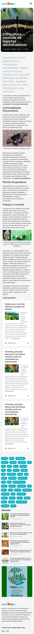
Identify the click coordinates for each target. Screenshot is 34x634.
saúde (9, 466)
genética (16, 470)
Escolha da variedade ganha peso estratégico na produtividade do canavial (20, 515)
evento (4, 501)
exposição (12, 486)
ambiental (23, 466)
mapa (29, 486)
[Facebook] (3, 631)
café (29, 462)
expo (9, 482)
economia (24, 470)
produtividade (27, 490)
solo (13, 494)
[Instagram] (5, 631)
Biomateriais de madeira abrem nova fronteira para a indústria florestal (21, 550)
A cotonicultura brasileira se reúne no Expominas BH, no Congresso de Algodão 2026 (20, 559)
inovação (17, 490)
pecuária (12, 498)
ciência (4, 490)
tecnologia (5, 505)
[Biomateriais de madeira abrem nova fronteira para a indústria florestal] (5, 552)
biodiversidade (22, 478)
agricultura (5, 494)
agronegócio (21, 486)
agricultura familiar (19, 482)
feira (3, 482)
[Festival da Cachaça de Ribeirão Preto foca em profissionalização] (5, 534)
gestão (20, 474)
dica (26, 474)
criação (4, 486)
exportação (22, 462)
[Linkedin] (8, 631)
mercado (11, 501)
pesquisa (4, 498)
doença (4, 478)
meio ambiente (21, 494)
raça (3, 466)
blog (9, 470)
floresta (4, 458)
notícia (13, 505)
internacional (20, 458)
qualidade (4, 462)
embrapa (27, 498)
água (3, 474)
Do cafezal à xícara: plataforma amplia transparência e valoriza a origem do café (20, 542)
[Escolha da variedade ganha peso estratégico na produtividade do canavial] (5, 516)
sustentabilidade (21, 501)
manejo (20, 498)
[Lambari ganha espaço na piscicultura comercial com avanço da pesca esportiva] (5, 526)
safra (11, 458)
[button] (30, 3)
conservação (11, 474)
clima (10, 490)
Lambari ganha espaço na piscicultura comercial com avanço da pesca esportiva (20, 524)
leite (3, 470)
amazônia (13, 462)
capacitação (12, 478)
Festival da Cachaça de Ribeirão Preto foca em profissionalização (21, 533)
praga (15, 466)
